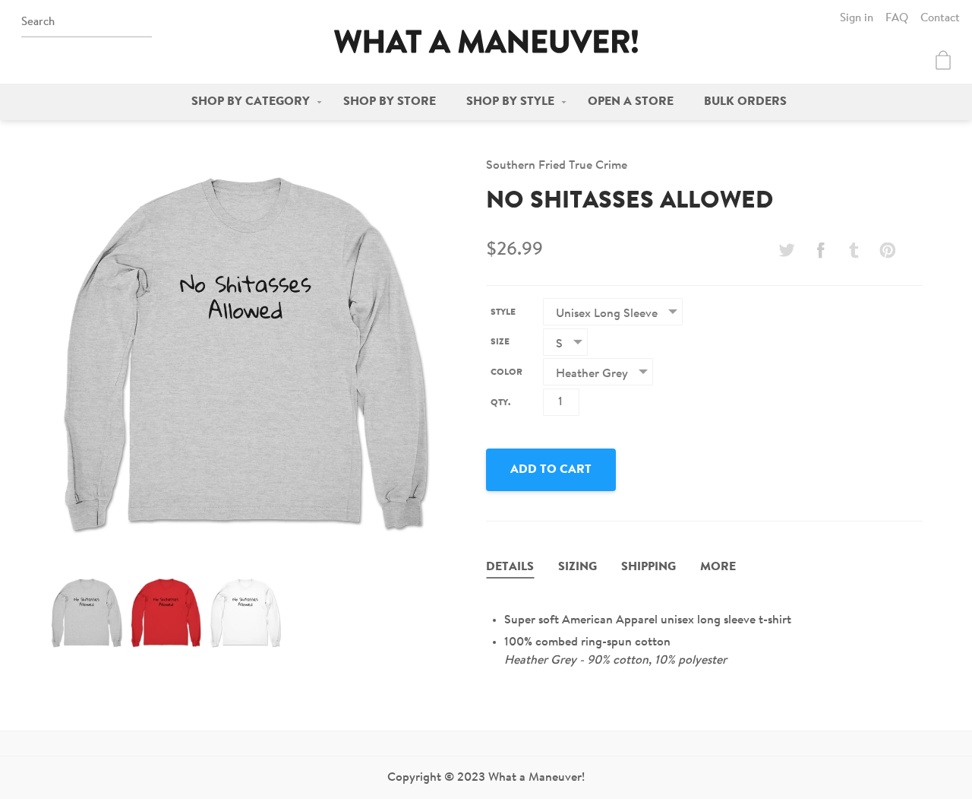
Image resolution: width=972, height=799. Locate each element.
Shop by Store (389, 102)
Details (510, 567)
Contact (940, 18)
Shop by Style (510, 102)
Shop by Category (250, 102)
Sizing (577, 567)
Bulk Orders (745, 102)
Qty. (500, 402)
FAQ (896, 18)
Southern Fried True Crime (556, 166)
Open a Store (631, 102)
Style (503, 312)
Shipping (648, 567)
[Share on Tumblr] (854, 250)
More (718, 567)
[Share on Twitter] (786, 250)
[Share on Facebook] (820, 250)
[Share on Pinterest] (887, 250)
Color (506, 372)
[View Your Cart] (943, 60)
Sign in (856, 18)
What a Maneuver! (486, 41)
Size (500, 342)
